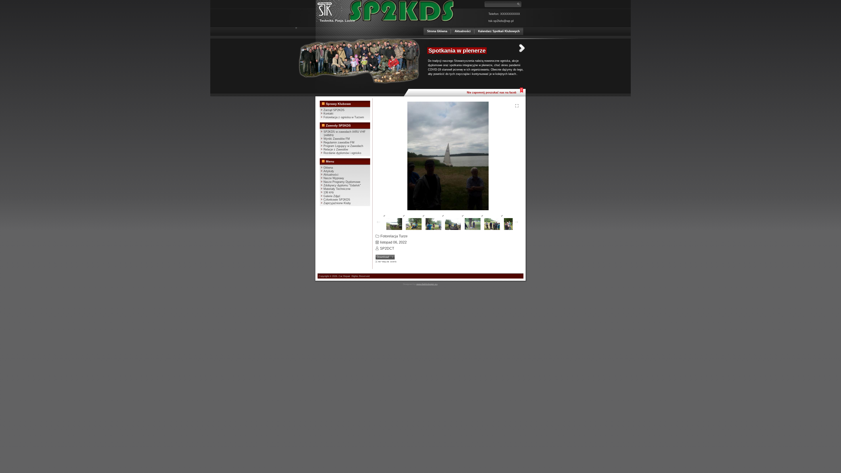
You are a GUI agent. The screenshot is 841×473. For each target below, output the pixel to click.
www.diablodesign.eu (427, 284)
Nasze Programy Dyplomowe (341, 182)
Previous (419, 48)
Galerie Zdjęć (331, 196)
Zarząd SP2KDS (334, 110)
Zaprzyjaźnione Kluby (337, 203)
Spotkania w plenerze (457, 50)
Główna (328, 167)
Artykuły (328, 171)
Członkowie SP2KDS (336, 199)
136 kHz (328, 192)
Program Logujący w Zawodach (343, 146)
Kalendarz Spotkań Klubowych (499, 31)
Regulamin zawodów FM (338, 142)
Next (522, 48)
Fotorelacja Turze (394, 236)
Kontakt (328, 113)
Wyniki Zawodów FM (336, 138)
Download (383, 257)
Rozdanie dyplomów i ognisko (342, 153)
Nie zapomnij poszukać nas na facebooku (488, 92)
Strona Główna (437, 31)
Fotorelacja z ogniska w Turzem (343, 117)
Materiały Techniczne (336, 189)
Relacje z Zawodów (335, 149)
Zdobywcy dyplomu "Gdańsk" (342, 185)
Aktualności (463, 31)
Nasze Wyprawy (333, 178)
